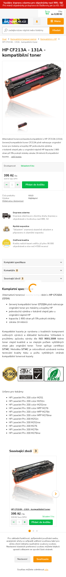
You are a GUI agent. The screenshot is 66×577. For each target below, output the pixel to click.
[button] (29, 531)
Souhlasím (43, 559)
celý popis (16, 156)
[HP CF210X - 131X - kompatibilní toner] (33, 481)
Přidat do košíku (35, 184)
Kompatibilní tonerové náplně (23, 39)
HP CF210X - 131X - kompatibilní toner (30, 509)
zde (46, 569)
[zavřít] (61, 3)
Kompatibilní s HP (48, 39)
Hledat (56, 30)
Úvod (4, 39)
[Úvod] (15, 21)
